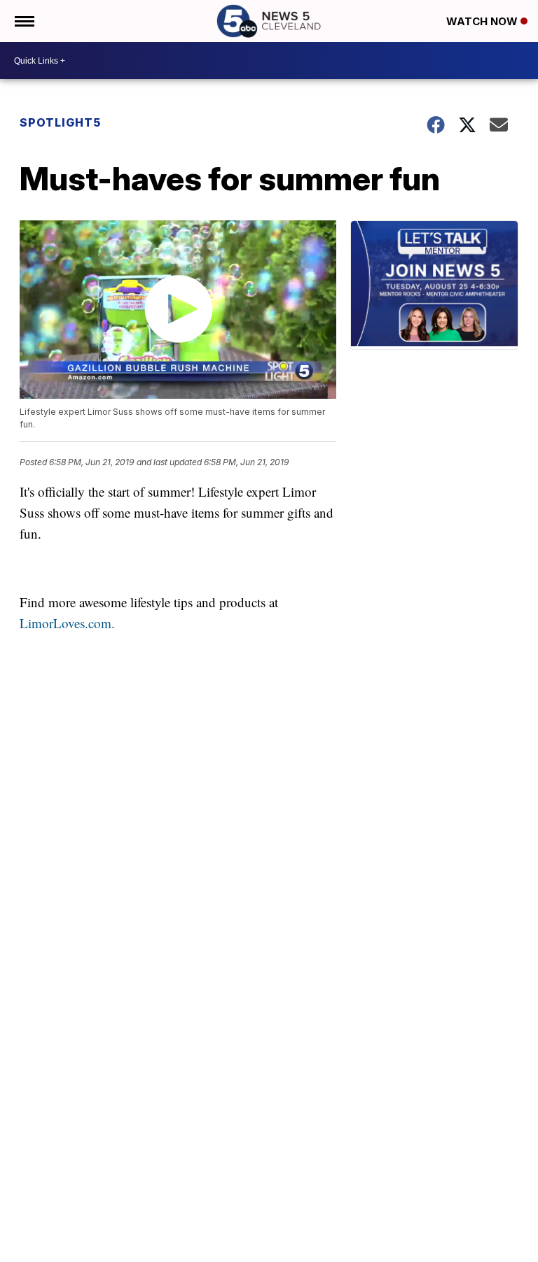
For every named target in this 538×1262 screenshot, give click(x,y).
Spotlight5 (60, 122)
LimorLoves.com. (67, 623)
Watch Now (483, 21)
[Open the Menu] (23, 21)
